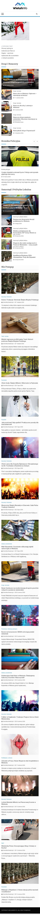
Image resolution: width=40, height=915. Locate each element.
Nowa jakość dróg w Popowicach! (24, 130)
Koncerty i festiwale (6, 297)
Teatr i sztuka (4, 336)
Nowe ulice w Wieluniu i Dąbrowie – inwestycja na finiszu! (25, 94)
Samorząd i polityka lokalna (11, 202)
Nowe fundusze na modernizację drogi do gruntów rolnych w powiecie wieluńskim (19, 589)
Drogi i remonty (8, 76)
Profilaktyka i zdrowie (6, 758)
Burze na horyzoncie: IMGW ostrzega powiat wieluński (17, 633)
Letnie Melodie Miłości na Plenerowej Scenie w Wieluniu (18, 803)
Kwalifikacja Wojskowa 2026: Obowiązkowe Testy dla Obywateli (24, 256)
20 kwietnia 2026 (19, 122)
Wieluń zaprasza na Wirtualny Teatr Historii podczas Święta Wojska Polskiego (17, 340)
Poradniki (3, 419)
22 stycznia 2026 (19, 259)
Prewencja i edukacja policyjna (9, 629)
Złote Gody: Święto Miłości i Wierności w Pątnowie (19, 383)
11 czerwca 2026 (19, 97)
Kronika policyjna (5, 169)
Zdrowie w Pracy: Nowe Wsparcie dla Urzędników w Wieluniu (20, 762)
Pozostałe (4, 380)
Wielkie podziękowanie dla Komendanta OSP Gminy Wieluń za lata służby (24, 232)
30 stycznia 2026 (19, 236)
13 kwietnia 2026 (19, 133)
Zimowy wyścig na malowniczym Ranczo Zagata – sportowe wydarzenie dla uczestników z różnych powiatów (10, 53)
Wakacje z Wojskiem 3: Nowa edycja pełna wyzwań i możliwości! (19, 891)
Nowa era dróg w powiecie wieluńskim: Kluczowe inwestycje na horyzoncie (25, 119)
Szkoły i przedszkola (6, 544)
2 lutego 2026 (18, 223)
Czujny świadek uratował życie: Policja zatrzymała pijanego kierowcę (19, 173)
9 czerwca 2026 (19, 110)
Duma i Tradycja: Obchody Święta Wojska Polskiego (20, 300)
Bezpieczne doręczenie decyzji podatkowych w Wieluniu (23, 220)
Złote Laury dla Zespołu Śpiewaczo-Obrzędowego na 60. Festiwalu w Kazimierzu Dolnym (19, 465)
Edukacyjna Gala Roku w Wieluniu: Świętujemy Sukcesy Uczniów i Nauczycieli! (18, 676)
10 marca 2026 (7, 176)
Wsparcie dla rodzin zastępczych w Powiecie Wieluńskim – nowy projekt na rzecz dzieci (25, 244)
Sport (2, 843)
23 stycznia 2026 (19, 248)
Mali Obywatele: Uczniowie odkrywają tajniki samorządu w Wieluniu (17, 547)
